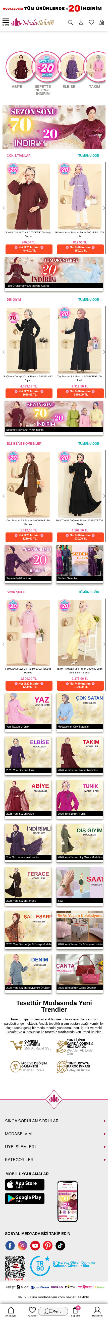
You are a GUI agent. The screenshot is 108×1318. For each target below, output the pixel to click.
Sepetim (75, 1311)
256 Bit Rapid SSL (37, 1045)
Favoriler (32, 1315)
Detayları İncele (34, 1067)
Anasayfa (10, 1315)
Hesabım (97, 1315)
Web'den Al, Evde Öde (80, 1047)
